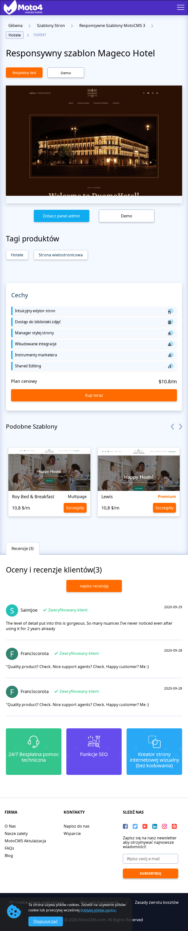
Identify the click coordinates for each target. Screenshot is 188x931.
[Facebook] (125, 826)
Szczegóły (75, 507)
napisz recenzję (94, 586)
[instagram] (164, 826)
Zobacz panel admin (61, 216)
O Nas (10, 826)
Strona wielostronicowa (61, 255)
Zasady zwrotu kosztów (157, 902)
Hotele (15, 35)
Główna (15, 25)
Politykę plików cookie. (99, 910)
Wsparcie (72, 833)
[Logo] (19, 7)
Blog (9, 855)
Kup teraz (94, 395)
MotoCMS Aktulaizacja (25, 841)
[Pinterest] (174, 826)
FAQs (9, 848)
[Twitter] (135, 826)
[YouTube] (144, 826)
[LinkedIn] (154, 826)
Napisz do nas (77, 826)
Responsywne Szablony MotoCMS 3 (112, 25)
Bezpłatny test (24, 72)
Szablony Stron (51, 25)
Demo (66, 72)
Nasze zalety (16, 833)
